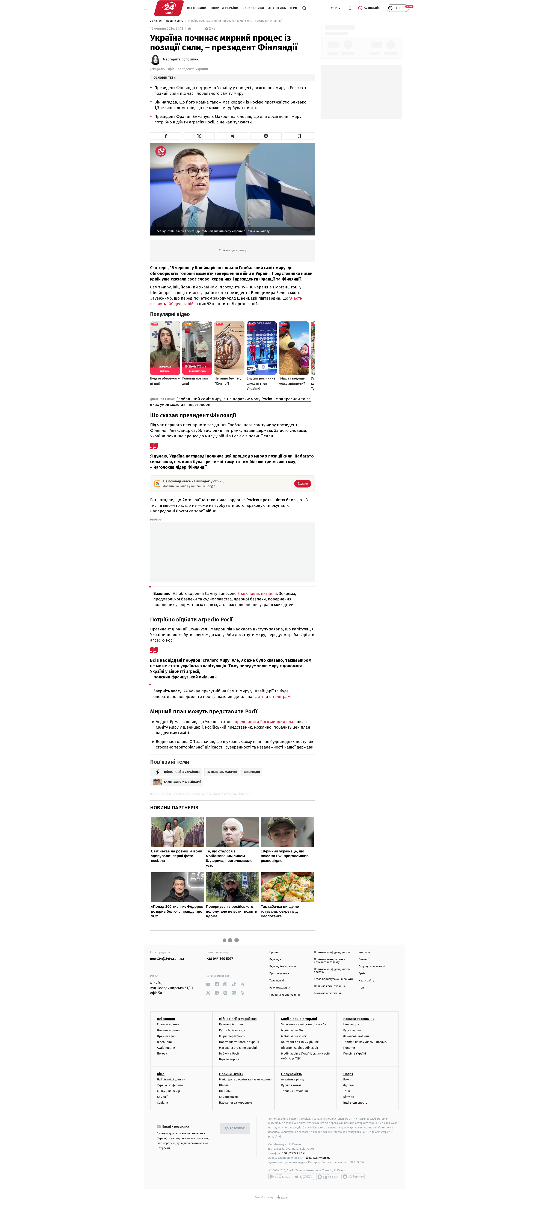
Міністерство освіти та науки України (245, 1079)
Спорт (348, 1074)
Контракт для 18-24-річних (299, 1042)
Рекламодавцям (279, 987)
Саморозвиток (229, 1097)
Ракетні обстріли (231, 1024)
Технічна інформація (327, 993)
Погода (162, 1053)
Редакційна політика (283, 966)
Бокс (346, 1079)
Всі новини (197, 8)
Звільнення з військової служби (303, 1024)
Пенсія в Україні (354, 1053)
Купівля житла (291, 1085)
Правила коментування (329, 986)
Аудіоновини (166, 1048)
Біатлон (348, 1097)
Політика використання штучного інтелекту (329, 961)
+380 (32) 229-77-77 (293, 1153)
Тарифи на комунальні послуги (365, 1042)
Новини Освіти (231, 1074)
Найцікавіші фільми (171, 1079)
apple (304, 1176)
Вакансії (364, 959)
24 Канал (156, 21)
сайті (258, 696)
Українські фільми (170, 1085)
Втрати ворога (229, 1059)
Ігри (293, 8)
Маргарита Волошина (180, 59)
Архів (362, 973)
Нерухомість (291, 1074)
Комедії (162, 1097)
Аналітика (277, 8)
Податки (349, 1048)
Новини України (224, 8)
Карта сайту (366, 980)
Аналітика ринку (292, 1079)
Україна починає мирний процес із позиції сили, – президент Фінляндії (235, 21)
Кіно (160, 1074)
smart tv (327, 1176)
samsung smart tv (353, 1176)
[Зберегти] (299, 136)
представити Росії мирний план (265, 721)
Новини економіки (358, 1019)
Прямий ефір (166, 1036)
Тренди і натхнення (295, 1091)
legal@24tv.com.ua (318, 1157)
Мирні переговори (232, 1036)
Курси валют (352, 1030)
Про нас (274, 952)
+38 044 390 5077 (220, 959)
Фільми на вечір (168, 1091)
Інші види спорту (355, 1102)
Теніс (347, 1091)
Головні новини (168, 1024)
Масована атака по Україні (238, 1048)
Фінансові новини (356, 1036)
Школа (224, 1085)
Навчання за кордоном (235, 1102)
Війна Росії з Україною (238, 1019)
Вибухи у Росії (229, 1053)
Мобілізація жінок (294, 1036)
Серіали (162, 1102)
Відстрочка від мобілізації (299, 1048)
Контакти (365, 952)
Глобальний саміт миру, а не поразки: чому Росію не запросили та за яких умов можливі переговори (230, 401)
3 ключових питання (257, 593)
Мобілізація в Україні (299, 1019)
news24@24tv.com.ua (167, 959)
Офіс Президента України (187, 69)
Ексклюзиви (253, 8)
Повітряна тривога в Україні (239, 1042)
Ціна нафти (351, 1024)
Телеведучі (276, 980)
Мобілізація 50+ (292, 1030)
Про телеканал (279, 973)
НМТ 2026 (225, 1091)
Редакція (275, 959)
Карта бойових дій (232, 1030)
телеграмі (282, 696)
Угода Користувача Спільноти (333, 979)
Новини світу (175, 21)
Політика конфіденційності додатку (332, 971)
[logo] (169, 8)
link (208, 984)
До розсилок (235, 1128)
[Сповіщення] (350, 8)
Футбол (348, 1085)
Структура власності (372, 966)
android (279, 1176)
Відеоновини (166, 1042)
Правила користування (284, 994)
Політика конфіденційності (332, 952)
